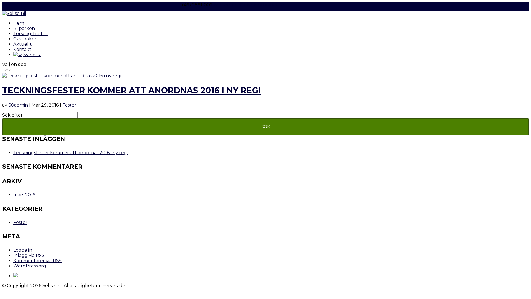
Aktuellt (22, 44)
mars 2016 (24, 194)
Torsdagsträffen (30, 33)
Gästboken (25, 39)
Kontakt (22, 49)
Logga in (22, 250)
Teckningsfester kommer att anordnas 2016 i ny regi (131, 90)
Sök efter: (13, 115)
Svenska (32, 54)
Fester (69, 105)
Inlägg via (29, 255)
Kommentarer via (37, 260)
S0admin (18, 105)
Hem (18, 23)
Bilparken (24, 28)
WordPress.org (29, 266)
